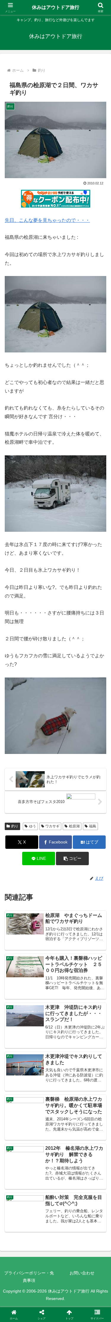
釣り (14, 826)
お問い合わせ (82, 1273)
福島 (92, 826)
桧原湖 (74, 826)
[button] (72, 858)
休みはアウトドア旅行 (55, 7)
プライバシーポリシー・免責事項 (29, 1277)
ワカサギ (52, 826)
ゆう (32, 826)
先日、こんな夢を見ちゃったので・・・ (47, 220)
